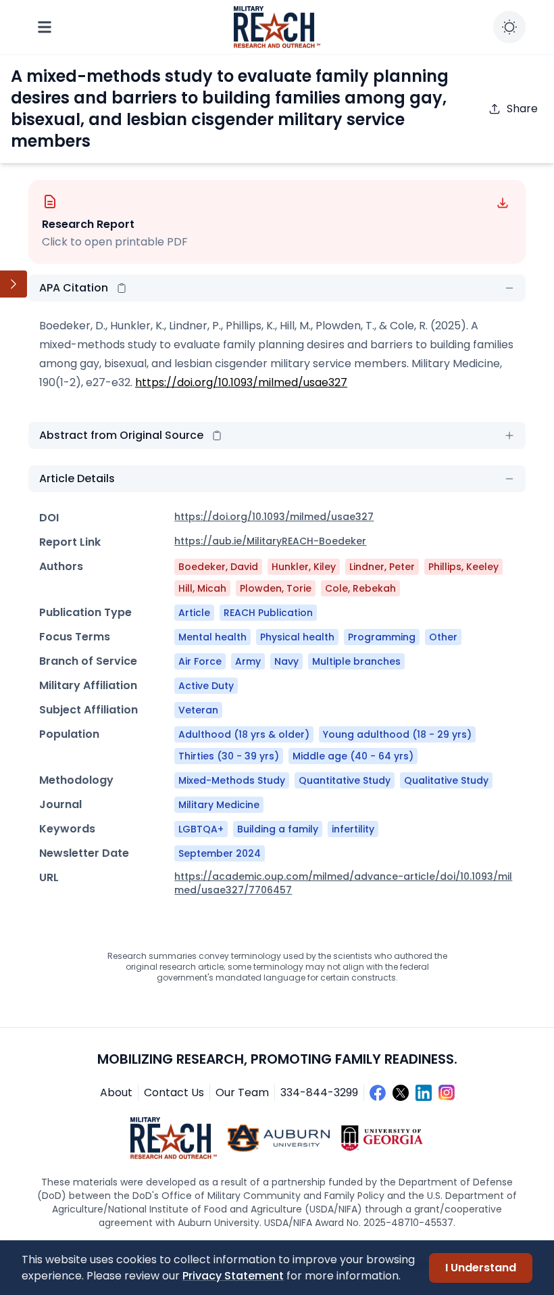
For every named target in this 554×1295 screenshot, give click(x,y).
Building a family (277, 829)
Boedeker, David (218, 566)
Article (194, 612)
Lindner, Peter (382, 566)
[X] (401, 1093)
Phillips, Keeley (463, 566)
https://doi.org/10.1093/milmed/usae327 (241, 382)
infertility (353, 829)
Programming (382, 637)
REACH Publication (268, 612)
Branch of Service (88, 661)
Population (69, 734)
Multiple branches (356, 661)
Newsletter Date (84, 853)
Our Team (242, 1092)
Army (248, 661)
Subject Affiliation (88, 709)
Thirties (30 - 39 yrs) (228, 756)
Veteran (198, 710)
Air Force (200, 661)
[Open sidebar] (13, 284)
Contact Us (174, 1092)
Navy (286, 661)
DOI (49, 517)
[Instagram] (446, 1093)
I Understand (480, 1267)
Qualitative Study (446, 780)
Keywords (67, 829)
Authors (61, 566)
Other (443, 637)
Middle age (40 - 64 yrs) (353, 756)
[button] (122, 288)
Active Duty (206, 685)
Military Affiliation (88, 685)
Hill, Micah (202, 588)
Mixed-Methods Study (231, 780)
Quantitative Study (345, 780)
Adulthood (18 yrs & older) (243, 734)
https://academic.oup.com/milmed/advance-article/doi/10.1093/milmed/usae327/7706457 (343, 883)
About (116, 1092)
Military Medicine (218, 804)
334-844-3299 (319, 1092)
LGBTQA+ (201, 829)
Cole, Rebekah (360, 588)
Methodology (76, 780)
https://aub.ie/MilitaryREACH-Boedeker (270, 541)
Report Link (70, 542)
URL (49, 877)
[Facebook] (378, 1093)
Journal (60, 804)
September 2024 (219, 853)
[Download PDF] (502, 203)
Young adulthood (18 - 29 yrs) (397, 734)
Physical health (297, 637)
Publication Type (85, 612)
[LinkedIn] (424, 1093)
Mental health (212, 637)
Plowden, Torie (275, 588)
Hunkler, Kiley (304, 566)
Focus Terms (74, 636)
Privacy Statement (233, 1276)
